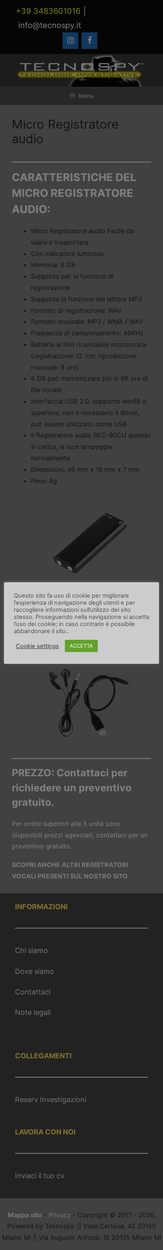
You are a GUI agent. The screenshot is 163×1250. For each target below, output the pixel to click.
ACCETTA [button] (81, 646)
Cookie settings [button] (37, 646)
